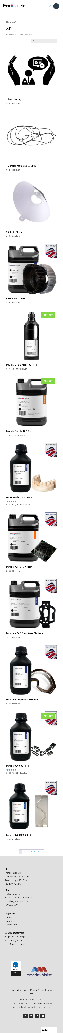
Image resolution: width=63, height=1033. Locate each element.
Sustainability (11, 924)
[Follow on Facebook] (25, 1016)
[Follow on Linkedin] (37, 1016)
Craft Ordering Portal (15, 944)
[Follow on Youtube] (42, 1016)
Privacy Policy (36, 990)
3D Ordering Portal (14, 940)
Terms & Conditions (20, 990)
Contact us (10, 917)
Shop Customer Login (15, 936)
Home (9, 22)
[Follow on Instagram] (31, 1016)
